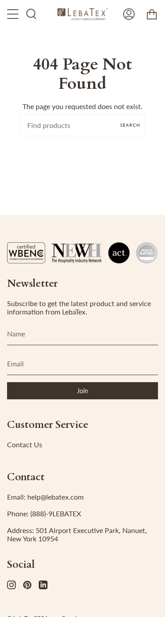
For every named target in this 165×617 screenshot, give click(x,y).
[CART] (152, 14)
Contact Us (24, 444)
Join (82, 390)
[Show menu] (13, 14)
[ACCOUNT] (129, 14)
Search (130, 125)
